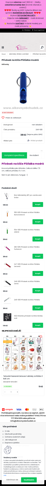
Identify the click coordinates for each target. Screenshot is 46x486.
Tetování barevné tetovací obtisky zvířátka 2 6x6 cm (23, 377)
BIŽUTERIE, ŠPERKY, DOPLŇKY (19, 54)
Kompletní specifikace (14, 155)
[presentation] (3, 365)
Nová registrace (39, 30)
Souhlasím (29, 480)
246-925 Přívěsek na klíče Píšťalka (27, 300)
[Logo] (23, 47)
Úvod (3, 54)
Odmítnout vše (12, 480)
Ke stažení (34, 155)
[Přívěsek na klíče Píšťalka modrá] (23, 88)
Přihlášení (27, 30)
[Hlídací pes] (33, 140)
